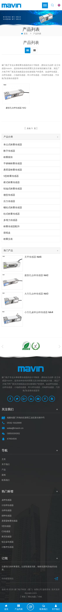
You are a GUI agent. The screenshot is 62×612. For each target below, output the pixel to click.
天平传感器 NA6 (32, 257)
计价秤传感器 (8, 505)
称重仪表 (8, 239)
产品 (4, 469)
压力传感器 (9, 201)
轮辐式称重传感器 (12, 189)
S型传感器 (6, 526)
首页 (26, 33)
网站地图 (32, 596)
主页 (4, 459)
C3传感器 (6, 531)
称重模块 (8, 157)
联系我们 (6, 480)
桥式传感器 (7, 536)
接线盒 (6, 233)
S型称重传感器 (11, 176)
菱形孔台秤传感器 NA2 (16, 108)
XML (40, 596)
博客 (24, 596)
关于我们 (6, 464)
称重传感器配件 (11, 226)
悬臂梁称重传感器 (12, 170)
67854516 (12, 438)
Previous (2, 346)
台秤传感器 (7, 510)
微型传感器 (9, 195)
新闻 (4, 475)
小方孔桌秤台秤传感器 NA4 (38, 312)
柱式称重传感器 (11, 214)
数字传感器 (9, 151)
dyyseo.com (31, 593)
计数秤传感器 (8, 547)
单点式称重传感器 (12, 144)
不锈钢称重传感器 (12, 163)
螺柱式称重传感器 (12, 207)
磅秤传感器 (7, 515)
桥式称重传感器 (11, 182)
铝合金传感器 (8, 542)
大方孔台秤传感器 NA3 (36, 294)
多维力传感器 (10, 220)
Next (59, 346)
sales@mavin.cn (15, 428)
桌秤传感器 (7, 500)
